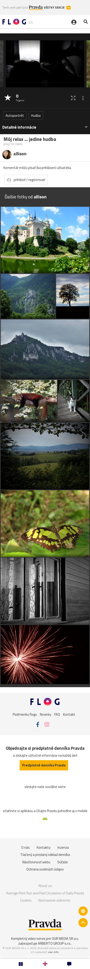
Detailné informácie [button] (19, 127)
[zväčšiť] (73, 98)
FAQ (57, 714)
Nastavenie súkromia (54, 900)
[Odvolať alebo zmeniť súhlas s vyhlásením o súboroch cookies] (83, 911)
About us (45, 885)
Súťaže (62, 862)
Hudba (36, 115)
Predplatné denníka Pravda (44, 765)
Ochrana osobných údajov (45, 869)
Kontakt (69, 714)
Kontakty (44, 847)
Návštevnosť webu (36, 862)
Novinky (45, 714)
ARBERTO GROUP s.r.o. (54, 943)
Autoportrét (15, 115)
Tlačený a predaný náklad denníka (45, 854)
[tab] (45, 125)
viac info (53, 952)
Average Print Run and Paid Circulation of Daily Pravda (45, 893)
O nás (25, 847)
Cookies (26, 900)
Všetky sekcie (54, 7)
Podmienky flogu (25, 714)
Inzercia (63, 847)
